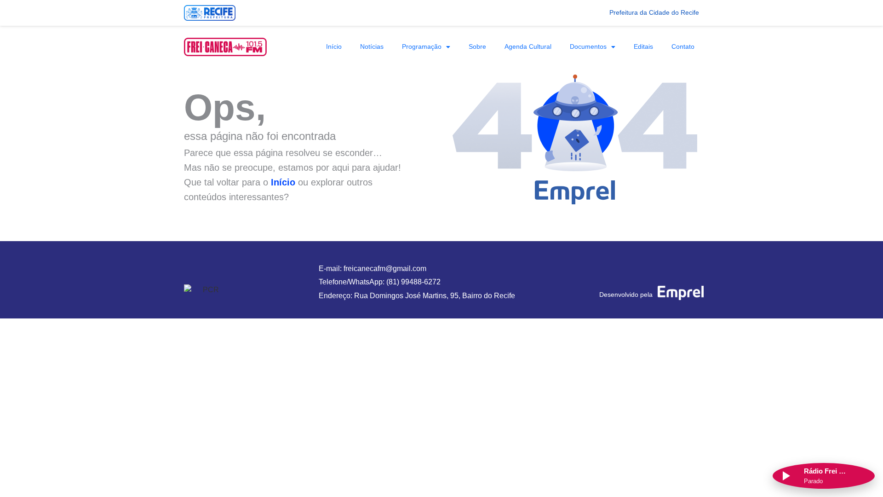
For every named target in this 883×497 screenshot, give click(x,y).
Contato (682, 46)
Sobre (477, 46)
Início (334, 46)
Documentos (588, 46)
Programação (422, 46)
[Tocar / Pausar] (785, 476)
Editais (643, 46)
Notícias (372, 46)
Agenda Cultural (528, 46)
